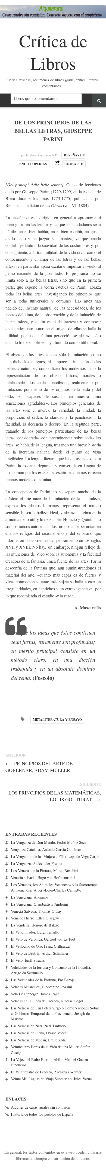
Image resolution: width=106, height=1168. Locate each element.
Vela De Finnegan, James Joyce (35, 993)
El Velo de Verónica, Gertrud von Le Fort (43, 939)
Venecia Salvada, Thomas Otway (36, 911)
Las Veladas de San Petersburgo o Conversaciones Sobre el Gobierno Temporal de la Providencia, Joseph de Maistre (55, 1013)
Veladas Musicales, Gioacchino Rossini (41, 986)
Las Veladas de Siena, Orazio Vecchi (39, 1032)
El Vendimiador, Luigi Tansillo (35, 932)
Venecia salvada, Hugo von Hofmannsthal (43, 877)
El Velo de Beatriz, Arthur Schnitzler (39, 953)
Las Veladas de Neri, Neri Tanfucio (38, 1025)
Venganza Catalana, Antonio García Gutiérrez (46, 849)
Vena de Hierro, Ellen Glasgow (35, 918)
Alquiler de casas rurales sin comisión (40, 1107)
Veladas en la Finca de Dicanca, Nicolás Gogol (47, 1000)
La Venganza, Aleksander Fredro (36, 863)
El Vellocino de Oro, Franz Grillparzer (41, 946)
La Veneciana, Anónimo (29, 897)
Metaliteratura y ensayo (57, 719)
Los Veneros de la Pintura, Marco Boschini (44, 870)
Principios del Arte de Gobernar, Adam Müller (39, 766)
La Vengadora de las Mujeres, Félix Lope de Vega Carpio (55, 856)
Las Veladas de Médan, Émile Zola (38, 1039)
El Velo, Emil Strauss (28, 960)
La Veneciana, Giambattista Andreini (39, 904)
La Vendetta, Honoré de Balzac (35, 925)
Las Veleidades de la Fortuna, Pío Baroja (42, 979)
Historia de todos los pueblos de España (42, 1114)
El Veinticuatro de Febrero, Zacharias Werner (46, 1071)
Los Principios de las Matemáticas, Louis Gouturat (54, 796)
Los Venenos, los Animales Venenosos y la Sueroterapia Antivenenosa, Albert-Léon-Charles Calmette (54, 887)
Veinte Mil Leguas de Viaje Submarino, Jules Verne (51, 1078)
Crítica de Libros (53, 52)
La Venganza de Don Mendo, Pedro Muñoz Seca (48, 842)
